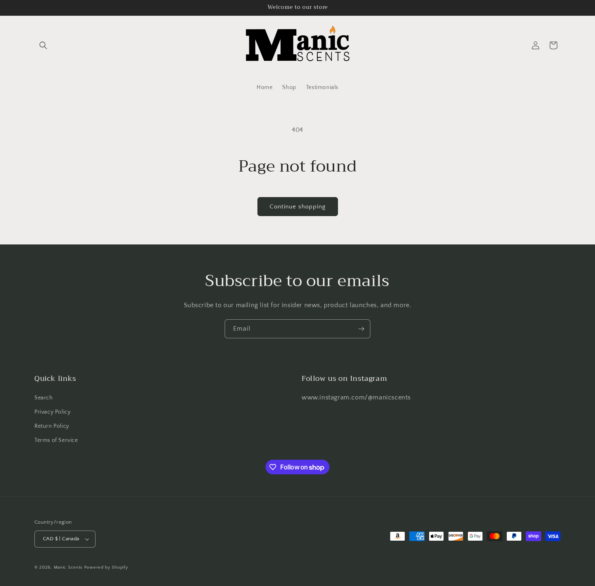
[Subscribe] (361, 328)
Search (43, 398)
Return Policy (51, 426)
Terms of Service (56, 440)
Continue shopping (298, 206)
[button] (43, 45)
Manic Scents (69, 567)
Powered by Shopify (106, 567)
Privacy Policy (52, 412)
